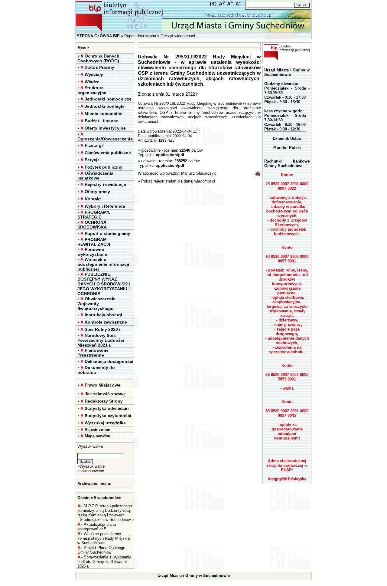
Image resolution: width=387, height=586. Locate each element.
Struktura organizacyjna (91, 90)
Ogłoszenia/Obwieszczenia (105, 139)
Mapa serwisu (97, 436)
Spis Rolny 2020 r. (103, 329)
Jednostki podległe (105, 106)
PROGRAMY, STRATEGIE (93, 214)
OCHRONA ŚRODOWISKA (92, 224)
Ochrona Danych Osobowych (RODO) (98, 58)
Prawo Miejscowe (102, 385)
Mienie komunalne (103, 113)
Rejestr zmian (97, 429)
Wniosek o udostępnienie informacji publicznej (103, 264)
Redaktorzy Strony (104, 401)
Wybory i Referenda (105, 206)
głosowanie (151, 150)
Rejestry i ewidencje (105, 184)
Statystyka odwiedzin (107, 408)
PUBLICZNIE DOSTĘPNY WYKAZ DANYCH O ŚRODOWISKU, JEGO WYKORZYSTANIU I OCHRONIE (104, 284)
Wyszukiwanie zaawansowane (91, 468)
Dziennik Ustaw (287, 138)
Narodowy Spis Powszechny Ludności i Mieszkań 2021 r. (102, 340)
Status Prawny (99, 67)
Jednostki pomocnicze (108, 99)
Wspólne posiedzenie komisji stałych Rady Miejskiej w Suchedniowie (104, 538)
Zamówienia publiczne (108, 152)
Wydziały (94, 74)
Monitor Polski (287, 147)
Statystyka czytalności (108, 415)
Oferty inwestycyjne (105, 128)
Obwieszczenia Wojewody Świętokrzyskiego (96, 303)
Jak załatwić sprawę (105, 393)
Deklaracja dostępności (109, 361)
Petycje (92, 159)
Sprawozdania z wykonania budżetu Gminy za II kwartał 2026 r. (104, 561)
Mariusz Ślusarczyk (198, 173)
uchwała (149, 161)
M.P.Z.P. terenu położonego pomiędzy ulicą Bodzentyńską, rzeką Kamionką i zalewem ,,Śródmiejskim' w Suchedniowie (105, 513)
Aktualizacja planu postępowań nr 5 (96, 526)
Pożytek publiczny (103, 167)
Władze (92, 81)
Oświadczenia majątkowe (95, 175)
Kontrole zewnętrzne (106, 322)
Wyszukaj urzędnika (105, 422)
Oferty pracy (97, 191)
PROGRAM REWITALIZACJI (93, 242)
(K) (213, 3)
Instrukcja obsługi (103, 314)
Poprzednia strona (140, 36)
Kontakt (93, 198)
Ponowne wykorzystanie (92, 252)
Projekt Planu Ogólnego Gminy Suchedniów (101, 550)
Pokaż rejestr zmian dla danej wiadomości (178, 181)
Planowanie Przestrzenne (93, 352)
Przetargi (94, 145)
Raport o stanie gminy (107, 233)
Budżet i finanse (101, 120)
